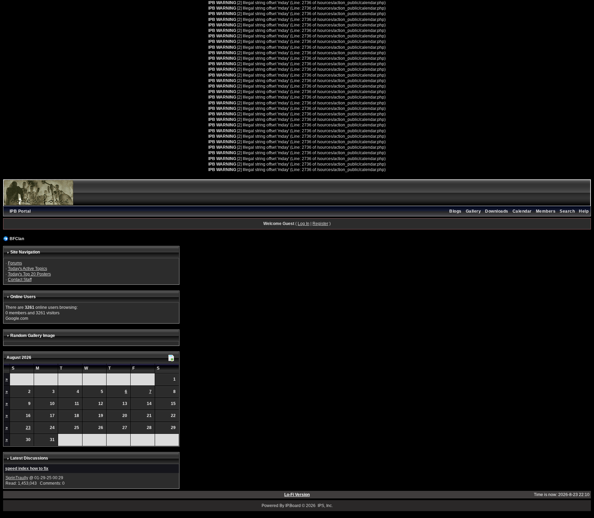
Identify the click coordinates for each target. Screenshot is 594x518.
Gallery (473, 211)
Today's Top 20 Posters (29, 274)
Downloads (496, 211)
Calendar (522, 211)
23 (28, 427)
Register (320, 223)
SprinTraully (17, 477)
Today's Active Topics (27, 268)
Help (583, 211)
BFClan (17, 238)
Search (567, 211)
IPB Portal (20, 211)
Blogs (455, 211)
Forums (15, 263)
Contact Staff (20, 279)
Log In (303, 223)
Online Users (23, 296)
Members (546, 211)
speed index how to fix (26, 468)
